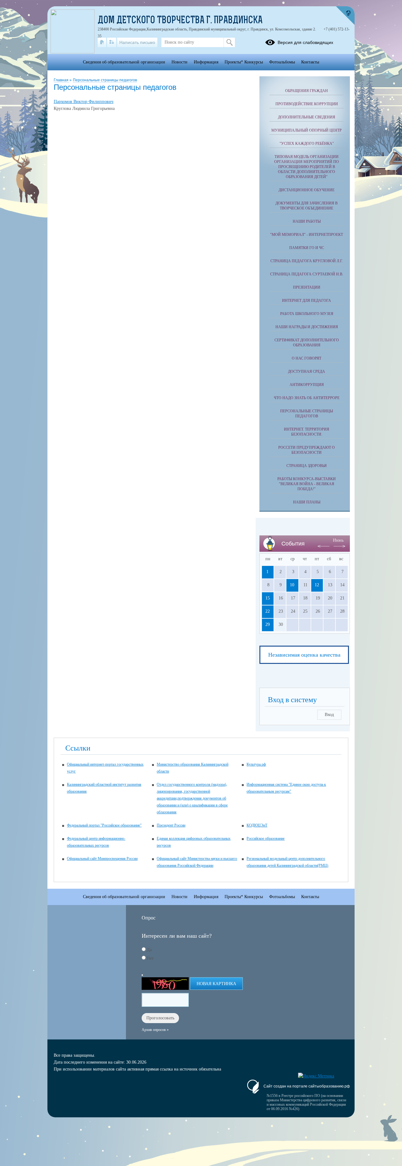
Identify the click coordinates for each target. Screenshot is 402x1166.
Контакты (310, 62)
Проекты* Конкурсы (244, 62)
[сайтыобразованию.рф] (345, 15)
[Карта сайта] (111, 42)
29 (267, 624)
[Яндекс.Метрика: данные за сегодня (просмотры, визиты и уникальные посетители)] (316, 1076)
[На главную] (102, 42)
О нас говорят (306, 358)
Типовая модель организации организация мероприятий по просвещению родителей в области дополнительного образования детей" (306, 167)
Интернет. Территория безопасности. (306, 432)
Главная (61, 80)
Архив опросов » (155, 1030)
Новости (179, 62)
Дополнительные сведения (306, 117)
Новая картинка (216, 983)
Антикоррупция (307, 384)
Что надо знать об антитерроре (307, 398)
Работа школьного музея (306, 314)
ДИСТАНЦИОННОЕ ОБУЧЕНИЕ (306, 190)
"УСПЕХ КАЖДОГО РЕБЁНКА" (307, 143)
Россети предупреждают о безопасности (306, 450)
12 (317, 585)
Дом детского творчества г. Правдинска (180, 20)
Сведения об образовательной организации (124, 62)
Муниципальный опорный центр (306, 130)
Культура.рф (256, 764)
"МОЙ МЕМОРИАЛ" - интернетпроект (306, 234)
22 (267, 611)
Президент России (171, 825)
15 (267, 598)
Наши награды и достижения (306, 327)
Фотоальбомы (282, 62)
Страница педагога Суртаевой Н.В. (306, 274)
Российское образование (266, 838)
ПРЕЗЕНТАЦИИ (306, 287)
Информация (206, 62)
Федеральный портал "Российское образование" (104, 825)
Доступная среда (306, 371)
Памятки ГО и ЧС (306, 248)
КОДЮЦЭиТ (257, 825)
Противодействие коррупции (306, 104)
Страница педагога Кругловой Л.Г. (306, 261)
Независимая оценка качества (304, 655)
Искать (229, 42)
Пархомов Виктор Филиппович (83, 101)
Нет (150, 958)
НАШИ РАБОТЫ (307, 221)
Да (149, 949)
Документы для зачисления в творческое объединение (306, 205)
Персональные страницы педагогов (105, 80)
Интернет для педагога (306, 300)
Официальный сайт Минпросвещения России (102, 858)
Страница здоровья (306, 466)
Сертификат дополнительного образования (306, 342)
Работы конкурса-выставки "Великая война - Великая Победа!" (306, 484)
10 (292, 585)
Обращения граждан (306, 91)
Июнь (338, 540)
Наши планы (306, 502)
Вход (329, 714)
